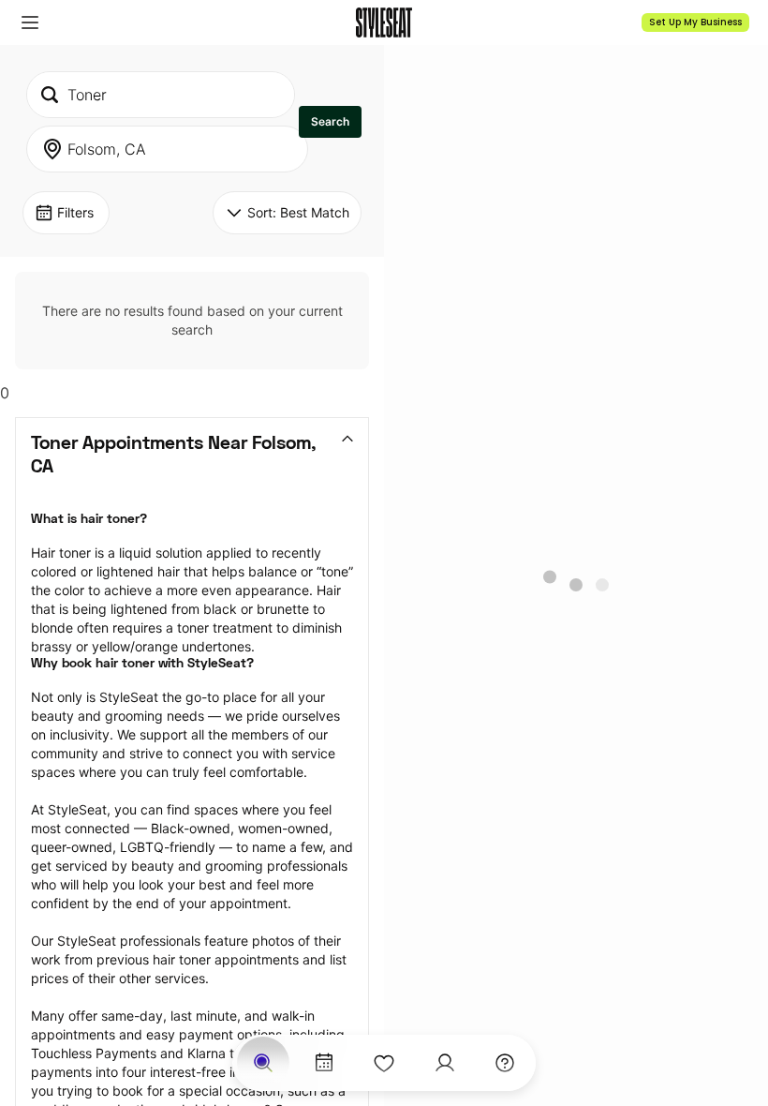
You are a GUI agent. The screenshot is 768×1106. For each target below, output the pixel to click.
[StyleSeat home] (384, 22)
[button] (30, 22)
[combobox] (160, 94)
